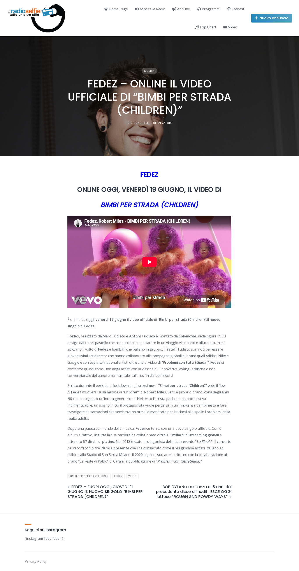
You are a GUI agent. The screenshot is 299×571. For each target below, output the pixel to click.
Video (232, 27)
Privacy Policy (36, 561)
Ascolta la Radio (152, 9)
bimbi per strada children (89, 476)
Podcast (237, 9)
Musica (149, 70)
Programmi (210, 9)
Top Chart (207, 27)
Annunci (183, 9)
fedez (118, 476)
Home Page (118, 9)
